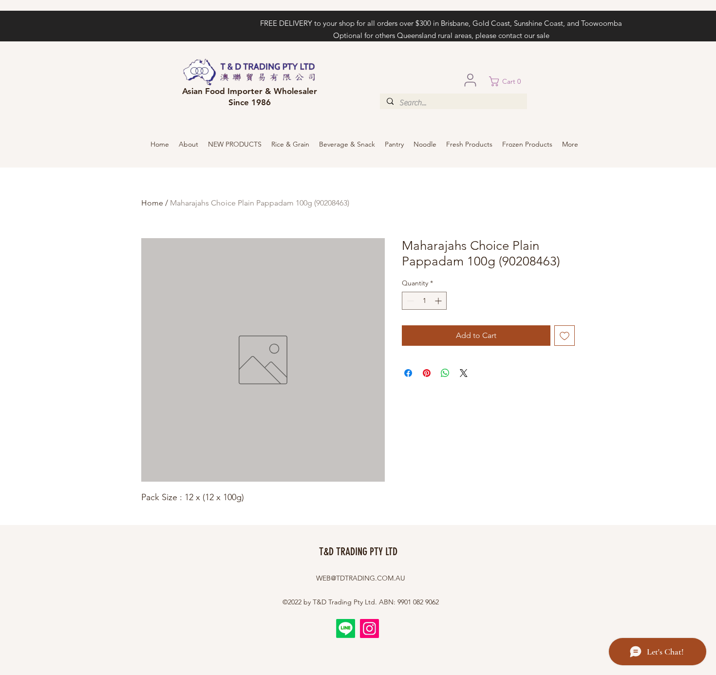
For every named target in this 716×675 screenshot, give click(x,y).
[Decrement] (409, 300)
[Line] (345, 628)
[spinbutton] (424, 300)
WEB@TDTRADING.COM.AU (360, 578)
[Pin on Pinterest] (427, 373)
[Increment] (439, 300)
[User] (470, 80)
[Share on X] (464, 373)
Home (152, 202)
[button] (508, 81)
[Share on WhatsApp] (445, 373)
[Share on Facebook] (408, 373)
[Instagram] (369, 628)
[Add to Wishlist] (564, 335)
